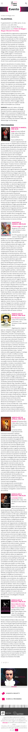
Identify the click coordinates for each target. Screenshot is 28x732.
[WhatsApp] (6, 663)
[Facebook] (2, 663)
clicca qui (5, 722)
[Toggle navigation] (2, 3)
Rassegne (14, 686)
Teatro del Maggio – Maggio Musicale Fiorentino (14, 30)
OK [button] (16, 730)
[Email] (8, 663)
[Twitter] (4, 663)
